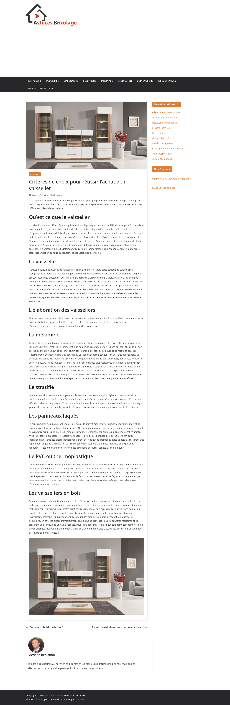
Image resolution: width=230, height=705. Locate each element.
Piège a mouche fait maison (166, 112)
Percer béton (159, 133)
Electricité (89, 80)
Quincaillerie (145, 80)
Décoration (125, 80)
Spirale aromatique (162, 158)
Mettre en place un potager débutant (171, 178)
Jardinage (107, 80)
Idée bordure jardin (162, 143)
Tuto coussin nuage (162, 153)
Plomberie (52, 80)
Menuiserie (34, 80)
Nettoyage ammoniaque (164, 122)
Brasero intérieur (161, 127)
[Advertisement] (115, 53)
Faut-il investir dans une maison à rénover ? (118, 627)
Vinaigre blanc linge (162, 138)
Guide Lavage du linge (163, 187)
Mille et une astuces (40, 88)
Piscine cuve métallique (164, 117)
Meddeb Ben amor (55, 195)
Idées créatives (167, 80)
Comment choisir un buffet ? (46, 627)
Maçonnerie (71, 80)
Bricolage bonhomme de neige (168, 148)
